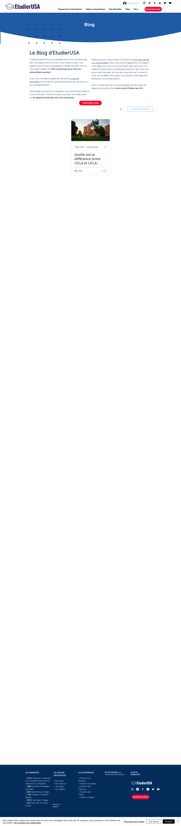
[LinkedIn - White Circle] (147, 789)
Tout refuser (154, 821)
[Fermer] (177, 821)
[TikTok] (149, 2)
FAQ (99, 66)
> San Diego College (37, 800)
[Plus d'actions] (106, 147)
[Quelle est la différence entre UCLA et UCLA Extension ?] (90, 130)
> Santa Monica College (37, 792)
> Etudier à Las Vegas (87, 784)
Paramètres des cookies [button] (134, 821)
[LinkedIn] (159, 2)
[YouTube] (170, 2)
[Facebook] (154, 2)
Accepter (168, 821)
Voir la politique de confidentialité (27, 822)
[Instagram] (144, 2)
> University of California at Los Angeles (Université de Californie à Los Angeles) (38, 781)
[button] (70, 9)
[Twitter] (165, 2)
